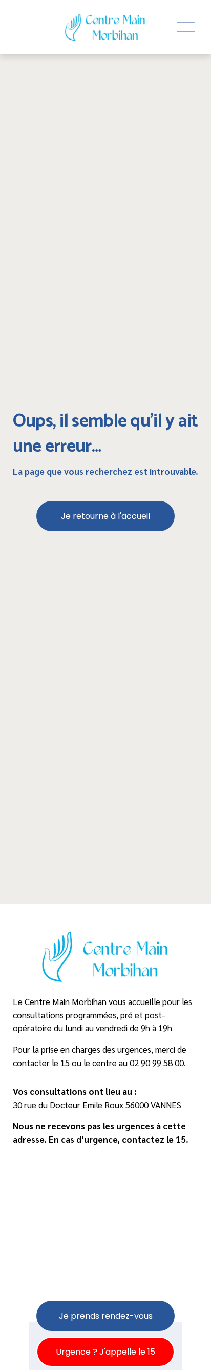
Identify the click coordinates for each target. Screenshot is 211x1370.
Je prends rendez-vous (106, 1316)
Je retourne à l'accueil (105, 516)
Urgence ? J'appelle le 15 (105, 1352)
